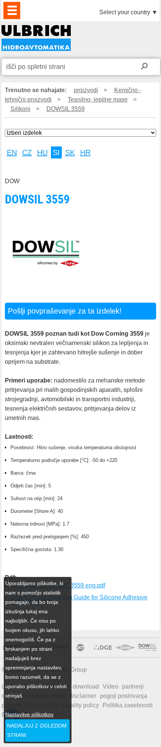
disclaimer (82, 696)
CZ (27, 152)
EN (12, 152)
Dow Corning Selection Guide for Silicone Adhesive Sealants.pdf (79, 599)
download (86, 686)
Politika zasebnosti (128, 705)
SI (56, 152)
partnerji (133, 686)
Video (110, 686)
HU (42, 152)
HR (85, 152)
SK (70, 152)
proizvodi (86, 90)
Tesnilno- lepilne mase (98, 99)
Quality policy (81, 705)
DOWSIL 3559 (36, 38)
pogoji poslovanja (123, 696)
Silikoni (20, 109)
